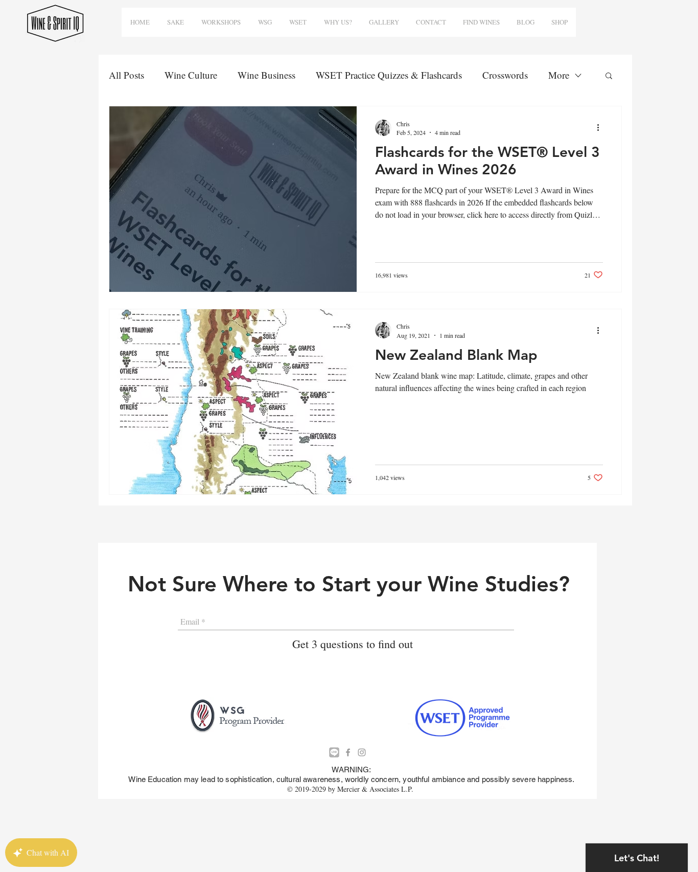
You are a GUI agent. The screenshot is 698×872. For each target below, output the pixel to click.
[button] (609, 76)
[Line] (334, 752)
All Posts (126, 74)
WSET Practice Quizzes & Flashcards (389, 74)
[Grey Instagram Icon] (362, 752)
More (558, 74)
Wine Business (266, 74)
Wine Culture (191, 74)
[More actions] (601, 128)
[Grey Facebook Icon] (348, 752)
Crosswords (505, 74)
